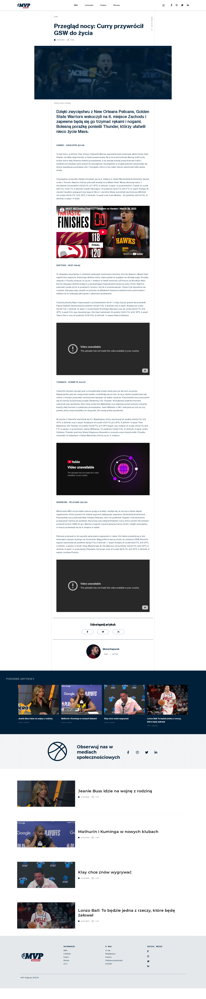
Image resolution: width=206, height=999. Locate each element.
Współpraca (110, 954)
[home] (23, 5)
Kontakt (108, 964)
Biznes (116, 5)
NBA (76, 5)
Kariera (108, 957)
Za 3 (65, 964)
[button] (163, 5)
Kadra (103, 5)
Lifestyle (89, 5)
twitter (115, 654)
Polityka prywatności (114, 960)
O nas (107, 950)
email (106, 654)
